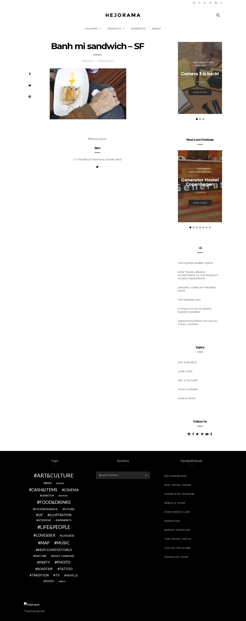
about (156, 28)
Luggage (68, 535)
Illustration (60, 515)
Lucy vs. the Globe (177, 548)
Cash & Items (186, 398)
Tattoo (65, 569)
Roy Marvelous (175, 476)
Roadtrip (45, 569)
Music (63, 542)
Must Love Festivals (200, 171)
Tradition (40, 575)
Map (45, 542)
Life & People (187, 362)
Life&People (55, 527)
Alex (97, 148)
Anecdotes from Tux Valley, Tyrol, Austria (198, 323)
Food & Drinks (188, 389)
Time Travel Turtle (177, 539)
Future (69, 509)
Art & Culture (188, 380)
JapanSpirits (64, 520)
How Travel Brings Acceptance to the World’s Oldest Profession (198, 275)
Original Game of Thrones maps (197, 289)
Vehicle (72, 575)
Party (44, 562)
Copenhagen (203, 168)
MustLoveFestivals (55, 550)
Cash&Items (44, 489)
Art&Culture (55, 475)
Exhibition (47, 495)
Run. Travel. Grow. (178, 485)
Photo (63, 562)
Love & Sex (185, 371)
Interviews (44, 520)
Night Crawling (63, 555)
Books (60, 483)
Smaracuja (172, 521)
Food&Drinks (55, 502)
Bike (48, 483)
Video (49, 581)
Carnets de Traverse (179, 494)
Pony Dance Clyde (177, 512)
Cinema (71, 490)
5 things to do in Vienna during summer (195, 310)
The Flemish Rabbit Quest (195, 263)
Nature (40, 555)
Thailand (200, 65)
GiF (40, 515)
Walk (62, 581)
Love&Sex (45, 535)
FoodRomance (46, 509)
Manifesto (138, 28)
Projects (114, 28)
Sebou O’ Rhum (174, 503)
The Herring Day (189, 299)
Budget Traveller (177, 530)
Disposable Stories (203, 62)
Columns (91, 28)
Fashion (64, 495)
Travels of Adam (176, 556)
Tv (57, 575)
